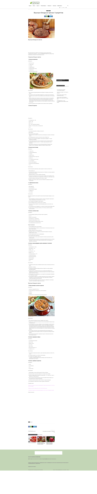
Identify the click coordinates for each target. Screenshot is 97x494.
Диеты (29, 441)
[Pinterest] (64, 7)
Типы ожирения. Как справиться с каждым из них (49, 431)
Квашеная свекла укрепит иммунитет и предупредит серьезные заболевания (49, 443)
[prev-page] (28, 445)
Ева (46, 14)
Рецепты (49, 10)
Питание (32, 9)
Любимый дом (59, 5)
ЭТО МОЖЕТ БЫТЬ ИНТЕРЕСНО (33, 434)
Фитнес (34, 5)
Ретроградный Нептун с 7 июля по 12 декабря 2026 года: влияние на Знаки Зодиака (62, 101)
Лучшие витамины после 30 (31, 431)
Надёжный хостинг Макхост (32, 466)
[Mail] (63, 7)
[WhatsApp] (47, 16)
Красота (38, 5)
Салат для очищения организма (32, 442)
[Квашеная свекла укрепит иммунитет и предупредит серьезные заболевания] (50, 439)
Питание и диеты (43, 5)
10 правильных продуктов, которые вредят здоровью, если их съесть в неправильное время (41, 390)
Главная (30, 5)
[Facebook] (61, 7)
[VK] (52, 16)
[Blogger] (59, 7)
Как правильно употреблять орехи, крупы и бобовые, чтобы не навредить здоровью (41, 443)
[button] (68, 5)
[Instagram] (62, 7)
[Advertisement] (41, 46)
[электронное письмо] (48, 16)
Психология (54, 5)
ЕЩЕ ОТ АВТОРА (40, 434)
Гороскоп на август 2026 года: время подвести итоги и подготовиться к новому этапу (62, 98)
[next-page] (29, 445)
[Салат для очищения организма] (32, 439)
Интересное (49, 5)
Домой (29, 9)
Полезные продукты (49, 441)
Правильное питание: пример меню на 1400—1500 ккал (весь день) (37, 388)
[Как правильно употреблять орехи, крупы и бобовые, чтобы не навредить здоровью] (41, 439)
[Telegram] (66, 7)
